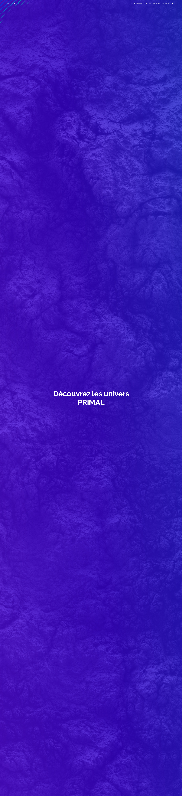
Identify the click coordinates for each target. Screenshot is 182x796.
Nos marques (148, 3)
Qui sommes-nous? (138, 3)
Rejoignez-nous (156, 3)
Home (130, 3)
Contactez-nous (165, 3)
